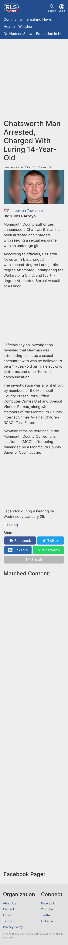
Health (9, 26)
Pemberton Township (25, 210)
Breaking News (39, 19)
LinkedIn (20, 550)
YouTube (47, 909)
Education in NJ (49, 34)
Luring (12, 525)
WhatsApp (50, 550)
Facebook (22, 541)
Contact (8, 909)
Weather (25, 26)
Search (52, 10)
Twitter (52, 541)
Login (62, 10)
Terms (7, 921)
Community (13, 19)
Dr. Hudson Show (18, 34)
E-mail (36, 559)
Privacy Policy (13, 927)
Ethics (7, 915)
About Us (9, 903)
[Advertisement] (34, 76)
